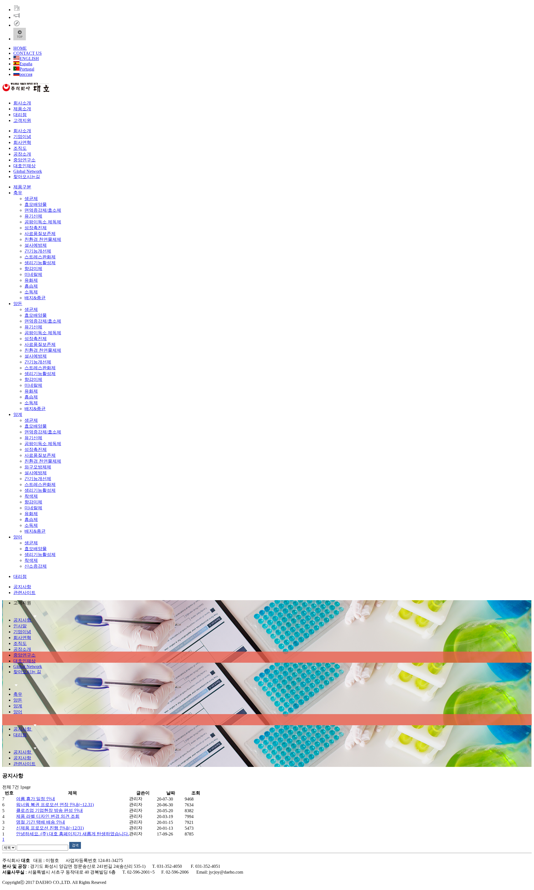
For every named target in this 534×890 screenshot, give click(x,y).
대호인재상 (24, 165)
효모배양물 (35, 204)
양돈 (17, 303)
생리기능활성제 (40, 262)
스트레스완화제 (40, 257)
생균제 (31, 198)
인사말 (20, 626)
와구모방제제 (37, 467)
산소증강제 (35, 566)
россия (25, 74)
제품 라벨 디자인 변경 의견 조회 (48, 816)
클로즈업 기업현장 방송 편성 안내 (49, 810)
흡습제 (31, 286)
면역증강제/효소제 (42, 210)
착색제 (31, 496)
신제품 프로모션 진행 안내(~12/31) (50, 828)
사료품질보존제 (40, 233)
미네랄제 (33, 274)
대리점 (20, 114)
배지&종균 (35, 297)
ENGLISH (29, 58)
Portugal (26, 69)
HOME (20, 48)
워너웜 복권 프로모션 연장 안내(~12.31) (55, 804)
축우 (17, 192)
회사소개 (22, 103)
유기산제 (33, 216)
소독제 (31, 292)
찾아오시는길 (26, 176)
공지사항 (22, 586)
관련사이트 (24, 592)
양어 (17, 537)
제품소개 (22, 108)
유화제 (31, 280)
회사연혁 (22, 142)
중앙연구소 (24, 160)
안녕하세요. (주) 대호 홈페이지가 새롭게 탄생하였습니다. (72, 833)
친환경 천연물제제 (42, 239)
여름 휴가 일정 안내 (35, 798)
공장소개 (22, 154)
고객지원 (22, 120)
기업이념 (22, 136)
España (25, 63)
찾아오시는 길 (27, 671)
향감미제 (33, 268)
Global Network (27, 171)
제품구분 (22, 187)
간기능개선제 (37, 251)
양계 (17, 414)
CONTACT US (27, 53)
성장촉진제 (35, 227)
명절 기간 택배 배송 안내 (40, 822)
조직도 (20, 148)
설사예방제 (35, 245)
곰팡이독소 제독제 (42, 222)
